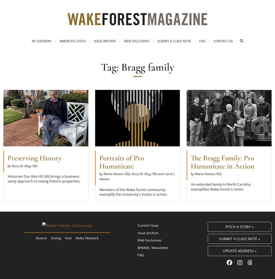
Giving (56, 238)
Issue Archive (105, 41)
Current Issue (148, 225)
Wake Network (87, 238)
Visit (68, 238)
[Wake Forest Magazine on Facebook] (229, 262)
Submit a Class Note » (239, 238)
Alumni (41, 238)
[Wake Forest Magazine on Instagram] (240, 262)
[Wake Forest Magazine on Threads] (250, 262)
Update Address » (240, 250)
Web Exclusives (136, 41)
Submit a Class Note (174, 41)
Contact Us (223, 41)
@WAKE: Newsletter (153, 248)
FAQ (202, 41)
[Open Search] (241, 40)
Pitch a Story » (240, 226)
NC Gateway (41, 41)
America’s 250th (73, 41)
